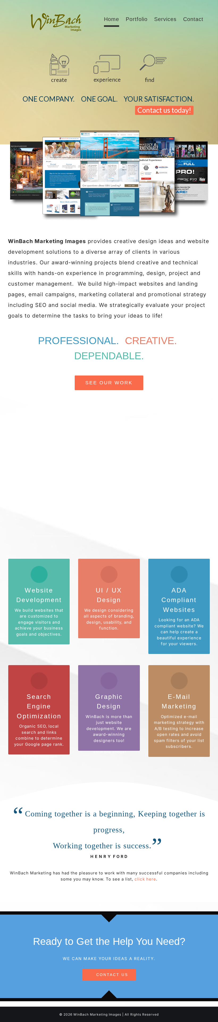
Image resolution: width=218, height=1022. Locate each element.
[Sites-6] (109, 130)
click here (145, 879)
